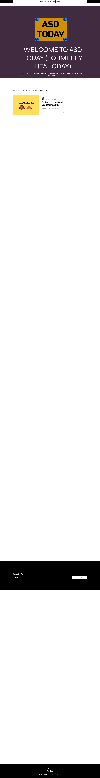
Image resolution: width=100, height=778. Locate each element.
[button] (65, 91)
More (47, 90)
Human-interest (38, 90)
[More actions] (64, 99)
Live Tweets (26, 90)
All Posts (16, 90)
